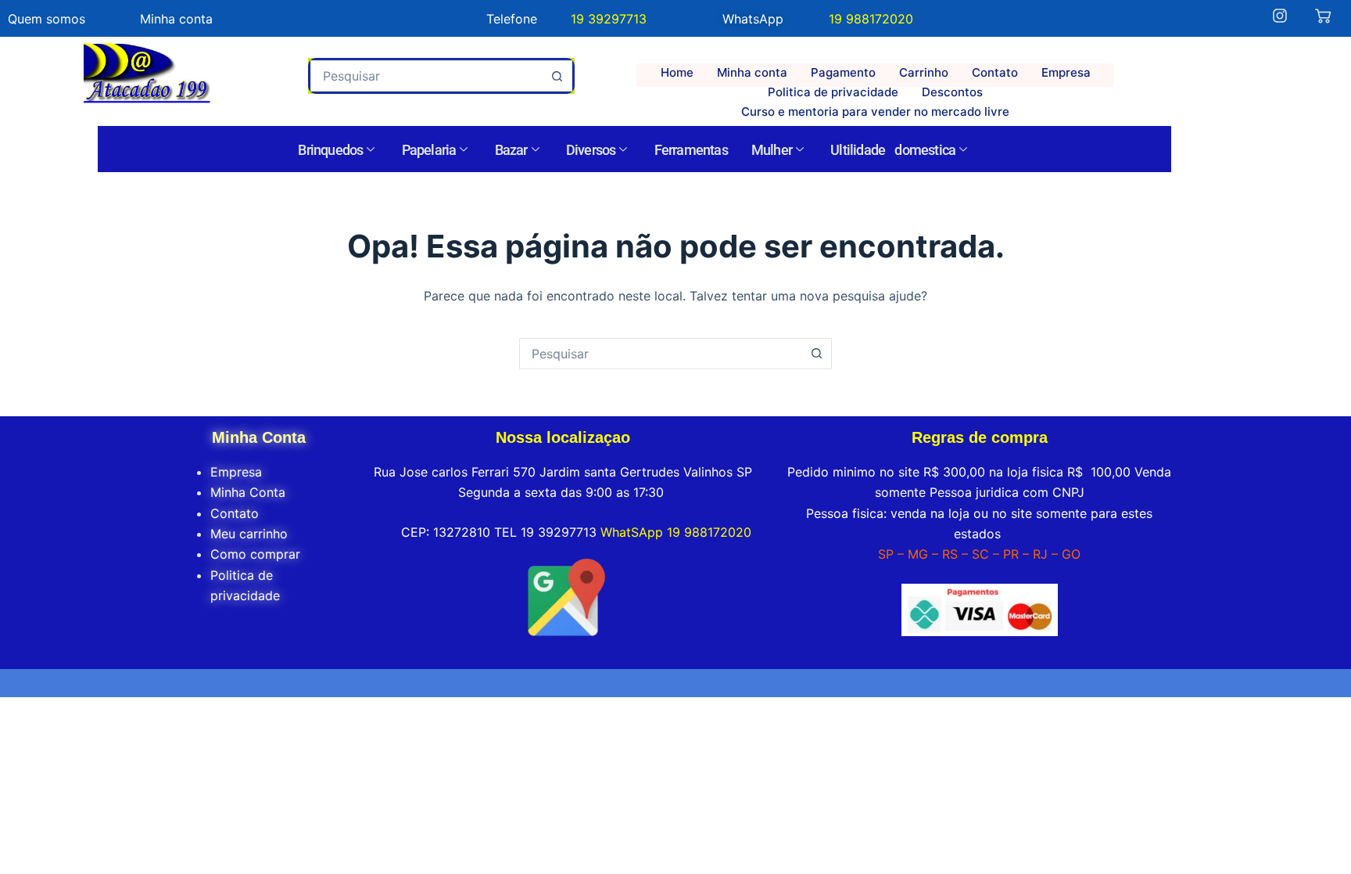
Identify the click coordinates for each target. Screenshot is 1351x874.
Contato (995, 72)
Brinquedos (330, 150)
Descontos (952, 92)
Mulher (771, 150)
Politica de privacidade (833, 92)
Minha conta (752, 72)
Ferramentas (691, 150)
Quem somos (46, 19)
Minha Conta (247, 492)
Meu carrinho (249, 533)
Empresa (1066, 72)
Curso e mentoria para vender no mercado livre (875, 111)
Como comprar (255, 554)
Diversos (591, 150)
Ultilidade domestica (892, 150)
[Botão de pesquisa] (557, 76)
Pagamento (843, 72)
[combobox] (426, 76)
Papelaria (429, 150)
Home (677, 72)
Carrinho (923, 72)
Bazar (511, 150)
